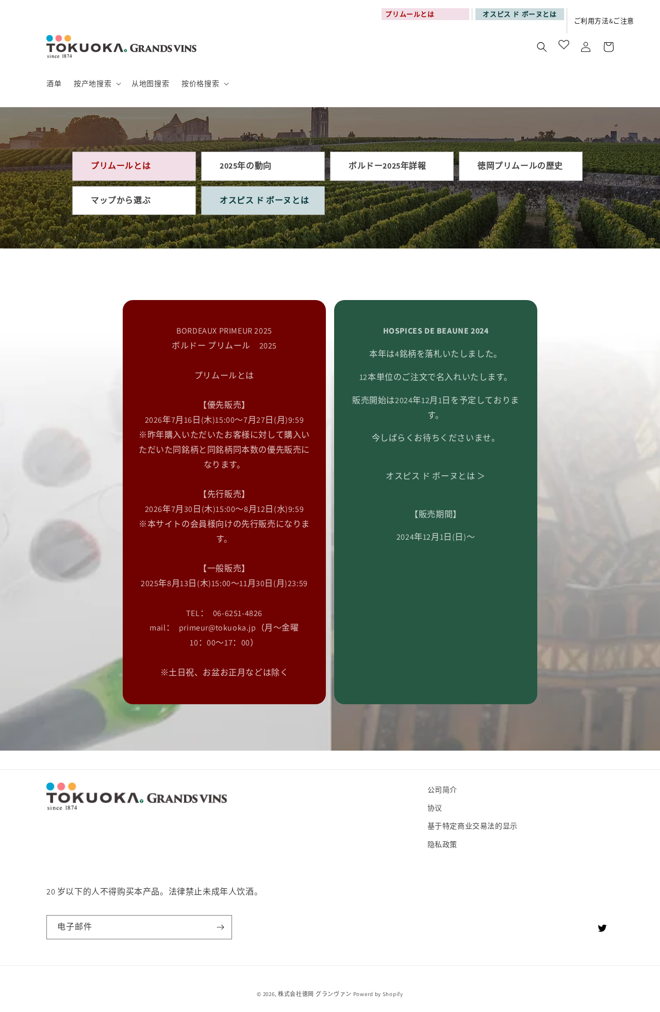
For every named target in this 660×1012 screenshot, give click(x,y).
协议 (434, 807)
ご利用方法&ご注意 (604, 20)
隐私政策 (442, 844)
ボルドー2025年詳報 (387, 165)
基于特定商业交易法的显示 (472, 826)
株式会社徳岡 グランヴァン (315, 994)
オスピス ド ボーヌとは (519, 14)
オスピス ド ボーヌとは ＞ (435, 476)
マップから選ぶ (121, 200)
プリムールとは (121, 165)
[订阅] (220, 927)
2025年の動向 (246, 165)
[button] (96, 83)
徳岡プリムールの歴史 (520, 165)
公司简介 (442, 789)
